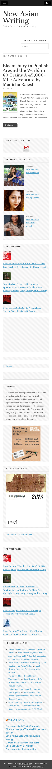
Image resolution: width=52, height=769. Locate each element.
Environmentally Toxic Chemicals (23, 726)
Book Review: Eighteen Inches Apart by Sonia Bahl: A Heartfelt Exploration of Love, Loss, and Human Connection (27, 655)
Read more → (10, 125)
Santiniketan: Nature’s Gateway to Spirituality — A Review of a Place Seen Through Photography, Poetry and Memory (25, 287)
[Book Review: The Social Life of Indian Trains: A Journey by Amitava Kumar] (26, 623)
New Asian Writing (21, 17)
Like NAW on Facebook (19, 534)
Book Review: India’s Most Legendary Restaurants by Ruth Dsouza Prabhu (25, 682)
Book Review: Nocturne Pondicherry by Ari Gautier (24, 669)
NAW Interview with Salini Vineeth (32, 222)
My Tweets (7, 366)
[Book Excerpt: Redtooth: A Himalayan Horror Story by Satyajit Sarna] (26, 300)
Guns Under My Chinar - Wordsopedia (25, 702)
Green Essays (16, 720)
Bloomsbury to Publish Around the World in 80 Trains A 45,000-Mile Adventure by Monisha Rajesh (26, 75)
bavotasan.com (37, 766)
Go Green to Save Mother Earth (23, 742)
